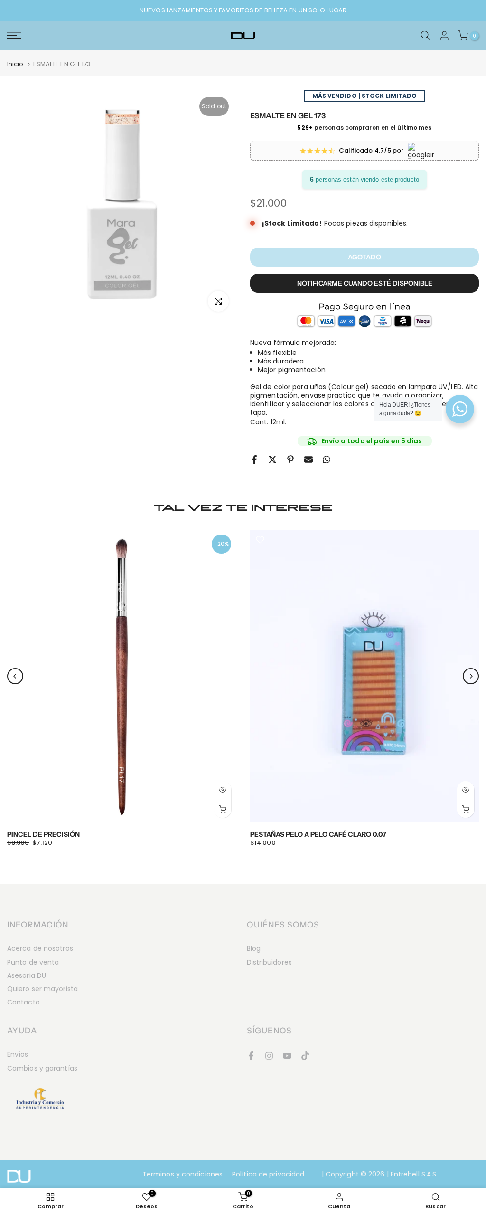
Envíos (17, 1054)
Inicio (15, 64)
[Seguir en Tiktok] (305, 1055)
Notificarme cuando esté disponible (364, 283)
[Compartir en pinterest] (290, 459)
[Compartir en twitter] (272, 459)
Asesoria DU (26, 975)
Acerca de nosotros (40, 948)
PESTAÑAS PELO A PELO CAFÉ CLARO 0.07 (318, 834)
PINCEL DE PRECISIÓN (43, 834)
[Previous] (15, 676)
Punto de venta (33, 962)
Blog (254, 948)
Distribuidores (269, 962)
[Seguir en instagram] (269, 1055)
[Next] (471, 676)
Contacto (23, 1002)
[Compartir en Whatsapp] (326, 459)
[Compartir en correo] (308, 459)
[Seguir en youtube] (287, 1055)
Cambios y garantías (42, 1068)
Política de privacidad (268, 1174)
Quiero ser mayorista (42, 989)
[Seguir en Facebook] (251, 1055)
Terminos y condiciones (182, 1174)
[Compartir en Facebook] (254, 459)
